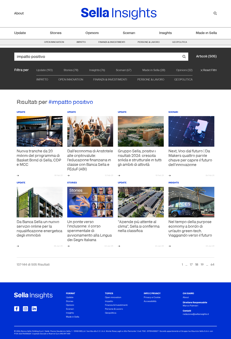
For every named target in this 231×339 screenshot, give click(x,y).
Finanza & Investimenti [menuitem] (111, 42)
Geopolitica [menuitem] (179, 42)
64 (212, 264)
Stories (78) (71, 70)
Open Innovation (70, 79)
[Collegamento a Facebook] (16, 308)
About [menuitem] (186, 297)
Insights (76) (97, 70)
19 (202, 264)
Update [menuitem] (20, 33)
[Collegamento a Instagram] (25, 308)
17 (191, 264)
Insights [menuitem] (165, 33)
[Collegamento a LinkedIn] (34, 308)
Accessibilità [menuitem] (150, 301)
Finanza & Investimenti (110, 79)
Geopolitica (183, 79)
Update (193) (44, 70)
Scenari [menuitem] (129, 33)
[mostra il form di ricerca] (215, 13)
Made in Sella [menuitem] (206, 33)
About (19, 13)
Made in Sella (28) (153, 70)
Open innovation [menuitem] (54, 42)
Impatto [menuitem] (81, 42)
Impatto (42, 79)
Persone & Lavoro (150, 79)
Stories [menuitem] (55, 33)
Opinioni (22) (184, 70)
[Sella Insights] (118, 14)
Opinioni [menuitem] (92, 33)
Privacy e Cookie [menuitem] (152, 297)
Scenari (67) (123, 70)
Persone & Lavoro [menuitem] (149, 42)
